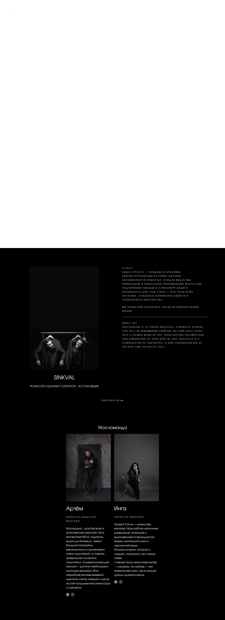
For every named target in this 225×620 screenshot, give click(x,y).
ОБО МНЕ (195, 11)
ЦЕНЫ (211, 11)
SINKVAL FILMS (112, 13)
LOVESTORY (17, 15)
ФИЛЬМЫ (55, 11)
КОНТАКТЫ (208, 15)
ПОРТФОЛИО (35, 11)
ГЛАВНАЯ (16, 11)
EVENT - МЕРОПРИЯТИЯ (169, 11)
